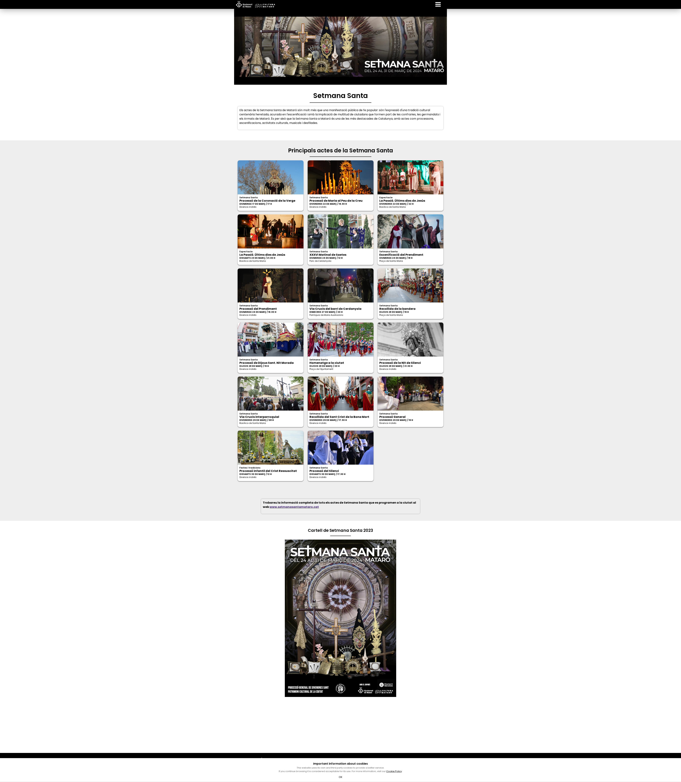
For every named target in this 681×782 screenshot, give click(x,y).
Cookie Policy (394, 771)
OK (340, 777)
